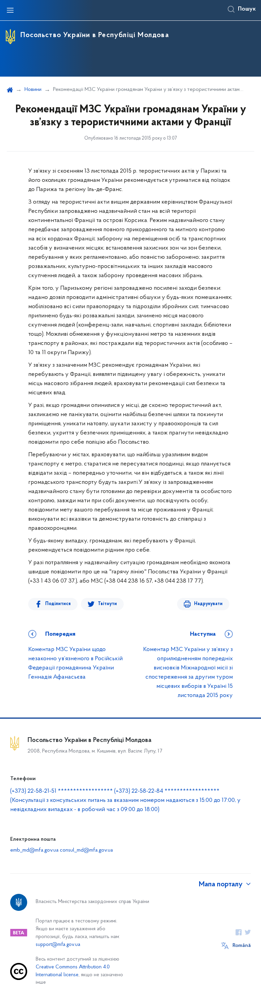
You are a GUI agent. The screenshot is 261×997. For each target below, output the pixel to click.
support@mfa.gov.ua (58, 944)
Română (241, 945)
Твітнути (107, 603)
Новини (32, 89)
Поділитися (58, 603)
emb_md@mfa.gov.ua (34, 850)
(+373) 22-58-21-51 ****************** (61, 791)
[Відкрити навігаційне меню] (10, 10)
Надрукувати (208, 603)
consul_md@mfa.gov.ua (86, 850)
